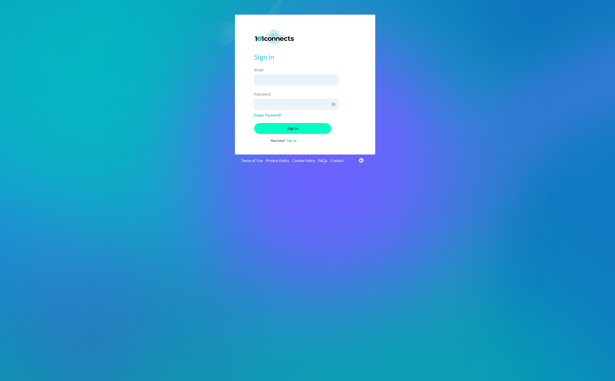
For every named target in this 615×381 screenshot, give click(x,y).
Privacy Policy (277, 160)
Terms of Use (252, 160)
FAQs (322, 160)
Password (262, 94)
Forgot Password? (267, 115)
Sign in (292, 128)
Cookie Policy (303, 160)
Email (258, 69)
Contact (337, 160)
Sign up (292, 141)
